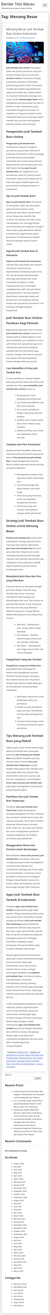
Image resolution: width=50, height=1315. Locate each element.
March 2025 (18, 1216)
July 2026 (17, 1166)
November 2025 (20, 1191)
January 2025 (19, 1222)
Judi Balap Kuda (20, 1287)
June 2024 (18, 1243)
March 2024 (18, 1253)
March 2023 (18, 1271)
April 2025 (18, 1213)
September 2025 (20, 1197)
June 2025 (18, 1206)
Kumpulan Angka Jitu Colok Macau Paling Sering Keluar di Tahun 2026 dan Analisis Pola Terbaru (28, 1131)
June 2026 (18, 1169)
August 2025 (19, 1200)
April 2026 (18, 1176)
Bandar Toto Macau (18, 3)
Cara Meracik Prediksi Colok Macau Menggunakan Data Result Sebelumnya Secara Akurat (28, 1122)
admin (32, 38)
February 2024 (19, 1256)
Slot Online (18, 1296)
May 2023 (17, 1265)
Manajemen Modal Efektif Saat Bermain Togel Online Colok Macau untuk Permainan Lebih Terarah (28, 1113)
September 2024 (20, 1234)
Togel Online (19, 1302)
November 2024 (20, 1228)
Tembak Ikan (22, 1052)
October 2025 (19, 1194)
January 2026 (19, 1185)
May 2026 (17, 1173)
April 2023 (18, 1268)
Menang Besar (25, 1058)
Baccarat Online (20, 1284)
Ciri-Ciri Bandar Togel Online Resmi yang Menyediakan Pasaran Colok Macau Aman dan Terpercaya (28, 1103)
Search (8, 1074)
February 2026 (19, 1182)
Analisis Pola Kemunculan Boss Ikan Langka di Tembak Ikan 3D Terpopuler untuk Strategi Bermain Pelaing (29, 1094)
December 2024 (20, 1225)
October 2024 (19, 1231)
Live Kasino (18, 1293)
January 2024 (19, 1259)
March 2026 (18, 1179)
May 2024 (17, 1246)
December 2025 (20, 1188)
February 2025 (19, 1219)
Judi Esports (18, 1290)
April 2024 (18, 1249)
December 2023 (20, 1262)
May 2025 (17, 1209)
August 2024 (19, 1237)
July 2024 (17, 1240)
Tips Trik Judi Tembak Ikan (23, 1064)
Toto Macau (18, 1305)
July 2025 (17, 1203)
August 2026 (19, 1163)
